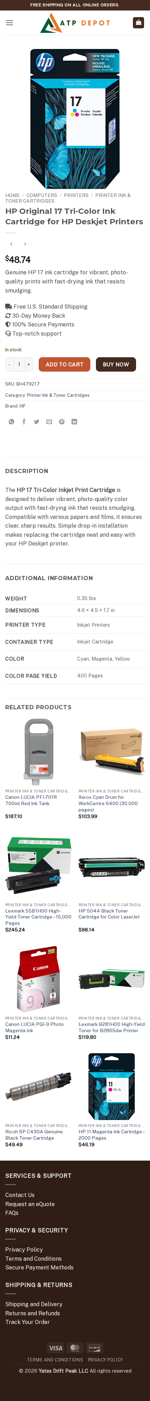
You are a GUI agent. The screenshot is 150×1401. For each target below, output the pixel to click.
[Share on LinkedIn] (74, 422)
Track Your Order (27, 1322)
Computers (42, 195)
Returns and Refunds (32, 1313)
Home (12, 195)
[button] (9, 22)
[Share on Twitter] (37, 422)
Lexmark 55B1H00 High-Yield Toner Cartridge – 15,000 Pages (38, 917)
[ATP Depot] (75, 23)
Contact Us (20, 1195)
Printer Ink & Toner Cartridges (58, 395)
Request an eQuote (30, 1204)
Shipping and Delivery (33, 1304)
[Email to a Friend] (49, 422)
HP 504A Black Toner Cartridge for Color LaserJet (109, 914)
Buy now (116, 364)
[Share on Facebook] (24, 422)
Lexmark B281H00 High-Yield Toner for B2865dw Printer (111, 1027)
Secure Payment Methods (39, 1267)
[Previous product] (25, 244)
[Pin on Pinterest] (62, 422)
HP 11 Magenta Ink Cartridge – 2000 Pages (111, 1135)
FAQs (11, 1213)
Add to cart (65, 364)
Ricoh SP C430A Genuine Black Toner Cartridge (34, 1135)
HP (22, 406)
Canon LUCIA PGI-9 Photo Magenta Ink (34, 1027)
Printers (76, 195)
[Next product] (11, 244)
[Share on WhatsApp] (11, 422)
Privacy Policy (24, 1249)
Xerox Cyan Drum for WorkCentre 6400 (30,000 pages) (108, 803)
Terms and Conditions (33, 1258)
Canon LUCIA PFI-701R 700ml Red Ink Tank (31, 800)
